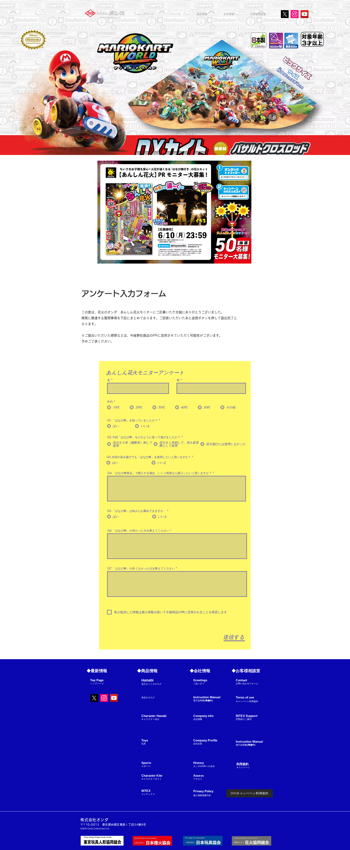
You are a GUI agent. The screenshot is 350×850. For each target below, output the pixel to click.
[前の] (22, 77)
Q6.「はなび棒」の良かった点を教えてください (138, 530)
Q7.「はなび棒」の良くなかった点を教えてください (141, 568)
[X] (285, 14)
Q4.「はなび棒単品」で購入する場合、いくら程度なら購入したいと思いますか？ (159, 473)
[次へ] (328, 77)
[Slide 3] (180, 144)
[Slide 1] (173, 144)
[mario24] (170, 145)
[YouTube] (304, 14)
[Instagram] (295, 14)
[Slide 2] (177, 144)
